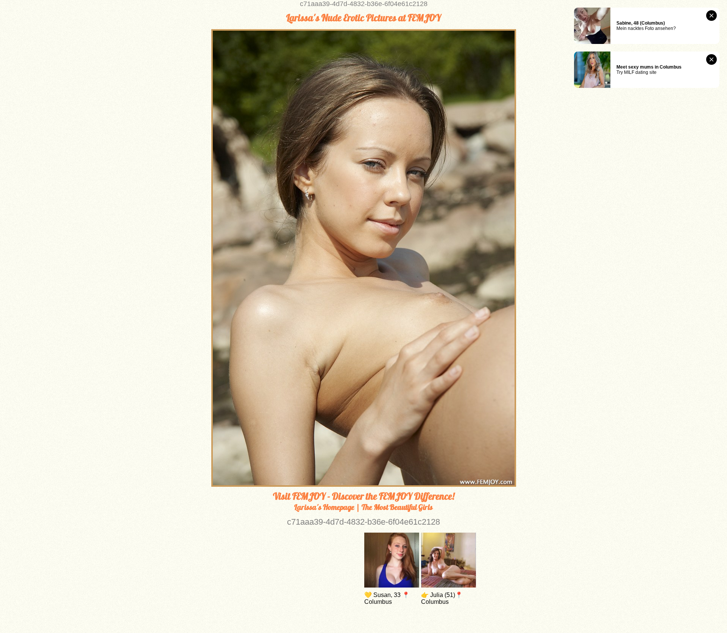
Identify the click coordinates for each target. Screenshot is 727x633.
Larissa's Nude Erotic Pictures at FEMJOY (363, 18)
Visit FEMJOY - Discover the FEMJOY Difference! (363, 496)
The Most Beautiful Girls (397, 507)
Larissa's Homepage (324, 507)
